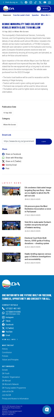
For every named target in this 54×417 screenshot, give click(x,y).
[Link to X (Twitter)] (40, 2)
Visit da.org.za (11, 2)
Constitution (7, 352)
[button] (26, 154)
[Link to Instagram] (30, 2)
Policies (5, 356)
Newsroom (7, 15)
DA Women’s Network (10, 384)
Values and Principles (10, 360)
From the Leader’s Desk (21, 15)
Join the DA (6, 395)
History (5, 349)
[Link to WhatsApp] (49, 2)
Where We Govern (47, 15)
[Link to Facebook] (26, 2)
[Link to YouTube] (45, 2)
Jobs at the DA (7, 391)
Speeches (35, 15)
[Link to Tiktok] (35, 2)
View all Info (9, 339)
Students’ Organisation (11, 377)
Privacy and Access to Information (15, 399)
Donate (5, 370)
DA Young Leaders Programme (14, 388)
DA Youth (5, 373)
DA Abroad (6, 381)
